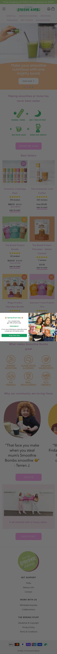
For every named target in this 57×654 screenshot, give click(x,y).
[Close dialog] (55, 314)
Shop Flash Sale (14, 335)
